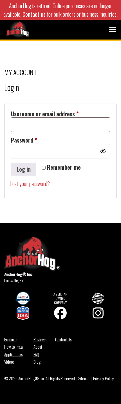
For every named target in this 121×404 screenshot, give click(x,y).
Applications (13, 354)
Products (10, 339)
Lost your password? (30, 183)
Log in (24, 169)
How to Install (14, 347)
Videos (9, 362)
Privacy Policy (103, 378)
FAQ (36, 354)
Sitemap (84, 378)
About (37, 347)
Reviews (39, 339)
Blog (37, 362)
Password (34, 140)
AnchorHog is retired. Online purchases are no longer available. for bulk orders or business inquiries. (60, 9)
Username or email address (55, 113)
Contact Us (63, 339)
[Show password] (103, 151)
